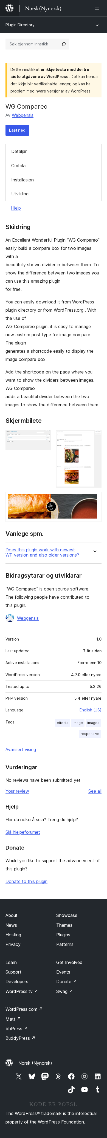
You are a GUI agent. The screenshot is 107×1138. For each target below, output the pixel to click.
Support (13, 972)
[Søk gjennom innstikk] (63, 44)
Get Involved (69, 962)
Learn (11, 962)
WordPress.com (24, 1009)
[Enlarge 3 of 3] (94, 499)
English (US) (91, 710)
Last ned (17, 130)
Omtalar (19, 165)
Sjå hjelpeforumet (22, 832)
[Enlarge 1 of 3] (44, 437)
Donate (66, 981)
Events (63, 972)
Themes (64, 925)
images (93, 723)
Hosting (13, 934)
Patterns (65, 944)
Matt (13, 1019)
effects (62, 723)
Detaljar (19, 151)
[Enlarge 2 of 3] (94, 437)
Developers (16, 981)
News (11, 925)
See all (95, 791)
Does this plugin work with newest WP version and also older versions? (42, 552)
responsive (90, 734)
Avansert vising (20, 749)
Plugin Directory (20, 24)
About (11, 915)
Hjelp (16, 208)
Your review (17, 791)
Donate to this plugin (26, 881)
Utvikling (20, 193)
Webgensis (22, 115)
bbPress (16, 1028)
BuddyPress (20, 1038)
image (78, 723)
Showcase (66, 915)
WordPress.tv (21, 991)
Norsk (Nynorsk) (35, 1063)
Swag (64, 991)
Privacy (13, 944)
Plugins (63, 934)
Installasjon (22, 180)
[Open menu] (98, 8)
